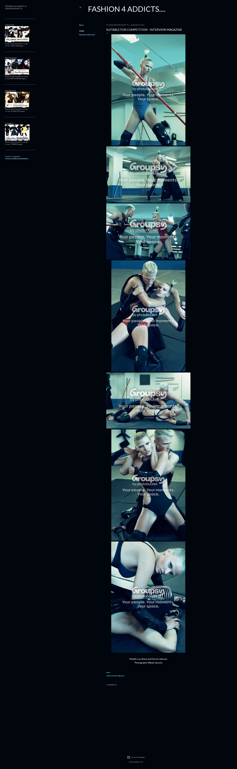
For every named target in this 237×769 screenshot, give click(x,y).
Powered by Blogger (138, 757)
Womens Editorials (87, 35)
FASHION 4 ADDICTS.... (127, 8)
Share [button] (81, 25)
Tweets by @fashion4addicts (17, 159)
